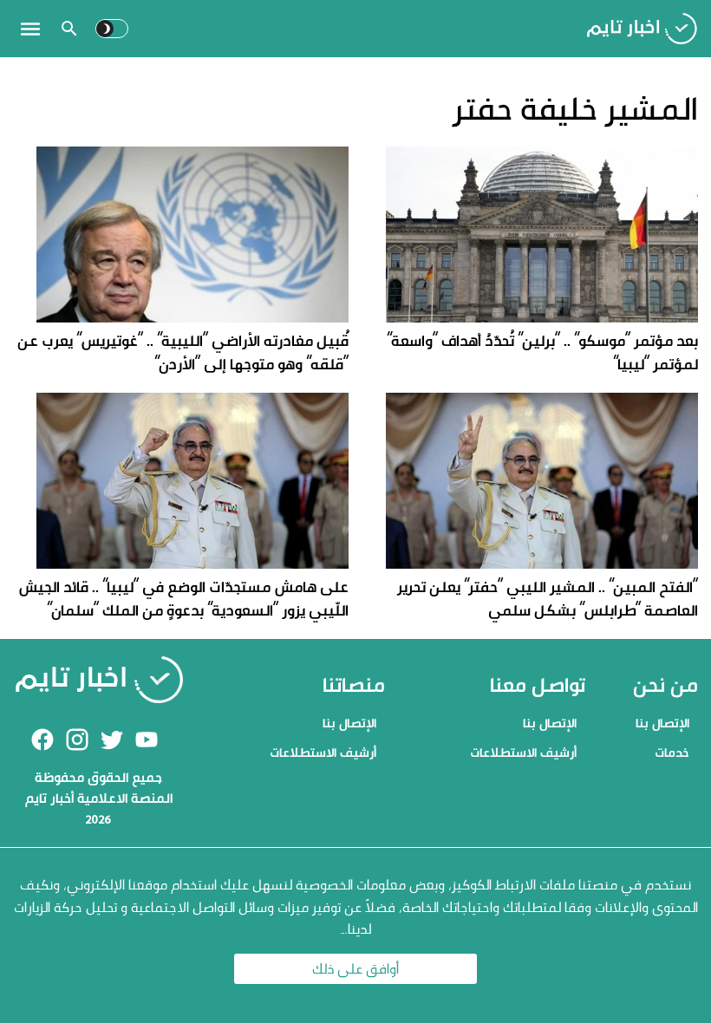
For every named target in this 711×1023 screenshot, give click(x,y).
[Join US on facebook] (42, 739)
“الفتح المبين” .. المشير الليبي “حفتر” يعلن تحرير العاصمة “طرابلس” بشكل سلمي (547, 598)
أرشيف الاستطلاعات (523, 752)
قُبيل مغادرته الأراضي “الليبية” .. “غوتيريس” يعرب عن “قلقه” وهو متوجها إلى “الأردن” (183, 352)
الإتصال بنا (662, 722)
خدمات (672, 752)
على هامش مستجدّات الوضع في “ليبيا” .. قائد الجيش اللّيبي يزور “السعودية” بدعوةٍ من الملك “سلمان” (183, 598)
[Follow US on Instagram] (77, 739)
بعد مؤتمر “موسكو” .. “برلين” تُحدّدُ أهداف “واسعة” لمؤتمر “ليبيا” (542, 352)
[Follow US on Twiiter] (112, 739)
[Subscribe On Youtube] (146, 739)
